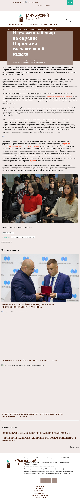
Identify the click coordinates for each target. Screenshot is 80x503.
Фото (36, 24)
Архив (44, 24)
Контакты (39, 489)
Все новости (74, 447)
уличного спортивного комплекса (59, 96)
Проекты (26, 24)
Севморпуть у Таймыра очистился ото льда (29, 360)
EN (67, 19)
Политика (39, 493)
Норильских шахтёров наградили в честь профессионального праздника (28, 305)
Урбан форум (8, 233)
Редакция (39, 486)
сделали (33, 161)
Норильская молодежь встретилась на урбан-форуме (35, 433)
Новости (14, 24)
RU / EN (53, 24)
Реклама (38, 491)
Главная (9, 29)
